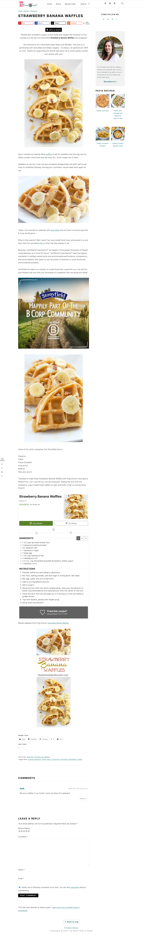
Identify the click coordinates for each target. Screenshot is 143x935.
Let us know (52, 614)
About (58, 4)
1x (78, 538)
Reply (83, 799)
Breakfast (34, 11)
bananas (31, 759)
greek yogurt (46, 759)
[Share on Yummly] (2, 476)
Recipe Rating (24, 828)
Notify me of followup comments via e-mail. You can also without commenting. (52, 888)
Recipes (26, 11)
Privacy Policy (71, 928)
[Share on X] (2, 472)
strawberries (72, 759)
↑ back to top (71, 922)
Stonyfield (55, 230)
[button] (20, 504)
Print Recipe (37, 523)
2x (82, 538)
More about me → (110, 81)
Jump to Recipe (54, 30)
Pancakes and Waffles (42, 757)
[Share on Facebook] (2, 468)
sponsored (55, 759)
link (41, 243)
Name (21, 870)
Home (49, 4)
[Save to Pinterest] (2, 464)
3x (86, 538)
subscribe (75, 887)
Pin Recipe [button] (72, 523)
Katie (22, 788)
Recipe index (70, 4)
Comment (23, 837)
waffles (49, 154)
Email (21, 878)
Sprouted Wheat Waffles (58, 623)
